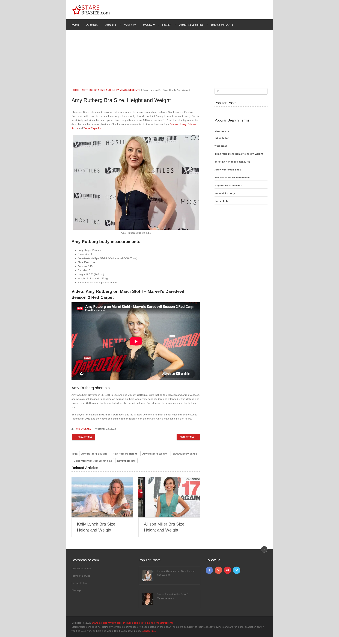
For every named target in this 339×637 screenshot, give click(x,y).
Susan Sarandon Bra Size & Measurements (172, 596)
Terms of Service (81, 575)
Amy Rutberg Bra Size (94, 453)
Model (147, 24)
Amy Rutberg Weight (154, 453)
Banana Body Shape (185, 453)
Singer (166, 24)
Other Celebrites (191, 24)
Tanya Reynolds (92, 128)
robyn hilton (222, 137)
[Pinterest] (227, 570)
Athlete (110, 24)
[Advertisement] (169, 61)
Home (75, 24)
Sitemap (76, 590)
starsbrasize (222, 131)
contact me (149, 630)
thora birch (221, 201)
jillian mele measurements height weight (239, 153)
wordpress (221, 145)
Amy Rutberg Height (125, 453)
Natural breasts (126, 460)
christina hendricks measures (232, 161)
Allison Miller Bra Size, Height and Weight (165, 527)
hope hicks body (225, 193)
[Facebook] (209, 570)
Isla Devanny (83, 428)
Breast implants (222, 24)
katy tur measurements (228, 185)
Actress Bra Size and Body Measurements (111, 90)
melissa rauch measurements (232, 177)
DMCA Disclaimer (81, 568)
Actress (92, 24)
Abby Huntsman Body (228, 169)
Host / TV (130, 24)
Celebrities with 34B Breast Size (93, 460)
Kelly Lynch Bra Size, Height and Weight (97, 527)
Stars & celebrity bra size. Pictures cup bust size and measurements (133, 622)
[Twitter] (236, 570)
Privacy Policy (79, 583)
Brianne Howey (178, 124)
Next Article (187, 437)
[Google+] (218, 570)
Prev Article (84, 437)
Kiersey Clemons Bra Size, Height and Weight (176, 573)
